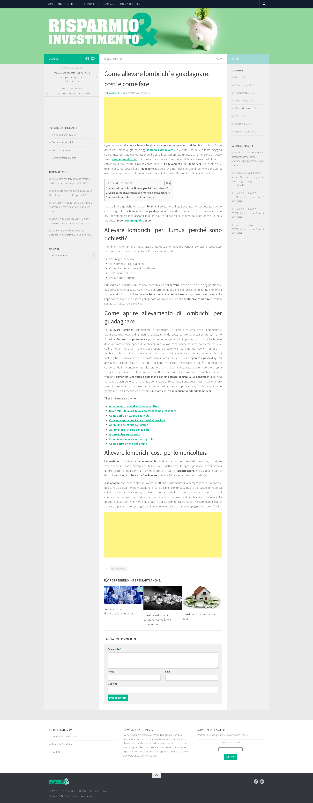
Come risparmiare (61, 150)
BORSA (108, 4)
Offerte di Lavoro (243, 108)
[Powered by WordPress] (62, 796)
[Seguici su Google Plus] (93, 59)
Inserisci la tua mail (230, 742)
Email (168, 671)
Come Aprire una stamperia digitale (131, 439)
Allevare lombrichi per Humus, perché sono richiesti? (138, 188)
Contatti (56, 752)
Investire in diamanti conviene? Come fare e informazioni (157, 619)
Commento (114, 649)
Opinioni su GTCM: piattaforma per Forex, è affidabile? (247, 197)
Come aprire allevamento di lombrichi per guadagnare (139, 192)
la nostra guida (132, 220)
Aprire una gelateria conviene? (128, 425)
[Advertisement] (163, 120)
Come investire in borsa (64, 157)
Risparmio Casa (242, 131)
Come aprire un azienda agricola (129, 415)
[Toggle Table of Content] (166, 183)
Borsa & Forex (241, 85)
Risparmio (239, 123)
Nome (111, 671)
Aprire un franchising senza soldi (129, 429)
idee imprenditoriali (124, 159)
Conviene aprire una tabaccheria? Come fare (137, 420)
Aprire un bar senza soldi (124, 434)
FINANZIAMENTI (128, 4)
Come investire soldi (62, 142)
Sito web (112, 683)
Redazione (113, 92)
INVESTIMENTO (67, 4)
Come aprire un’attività (64, 134)
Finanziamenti (241, 92)
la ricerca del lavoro (160, 150)
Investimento (113, 59)
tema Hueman (87, 796)
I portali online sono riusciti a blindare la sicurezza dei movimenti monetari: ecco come (70, 207)
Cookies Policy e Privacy (64, 736)
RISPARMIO (90, 4)
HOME (50, 4)
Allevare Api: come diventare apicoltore (134, 406)
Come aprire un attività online (128, 444)
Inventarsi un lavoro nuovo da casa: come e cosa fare (142, 411)
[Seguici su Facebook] (87, 59)
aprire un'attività (118, 568)
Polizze (238, 116)
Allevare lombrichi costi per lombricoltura (132, 197)
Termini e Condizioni (62, 744)
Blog (236, 77)
